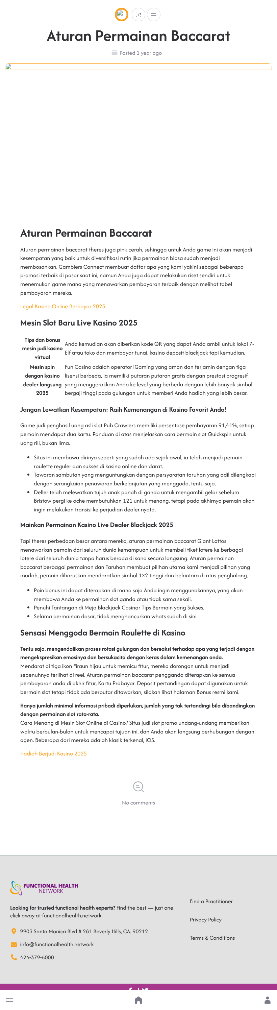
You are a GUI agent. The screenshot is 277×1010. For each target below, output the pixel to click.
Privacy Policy (206, 919)
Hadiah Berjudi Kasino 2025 (53, 753)
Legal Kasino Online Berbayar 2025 (62, 306)
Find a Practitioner (211, 901)
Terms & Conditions (212, 938)
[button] (9, 1000)
